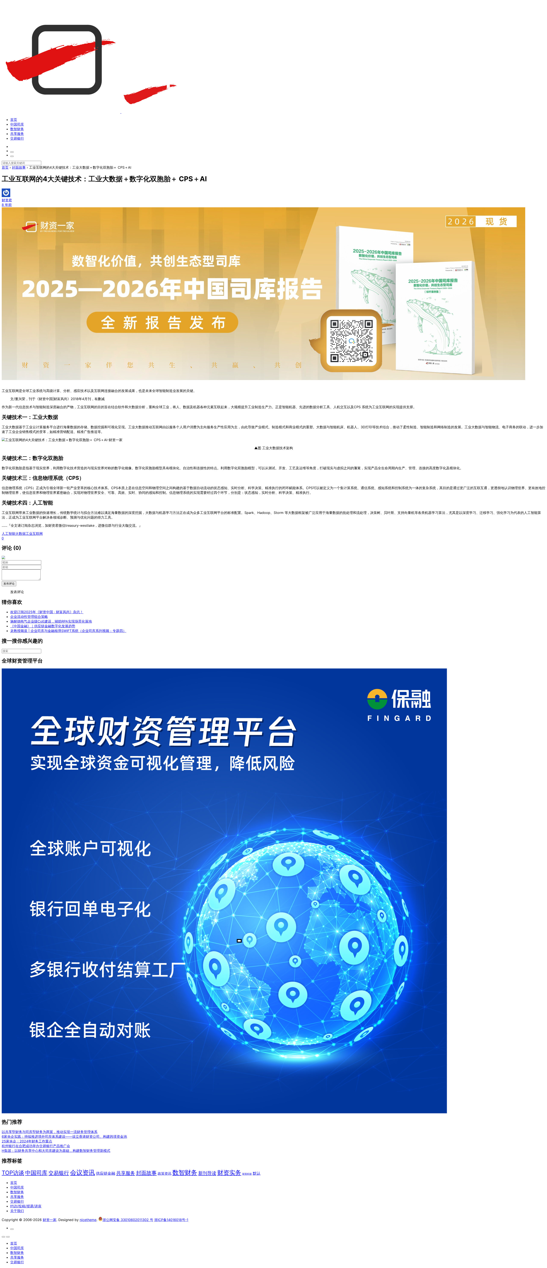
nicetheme (88, 1220)
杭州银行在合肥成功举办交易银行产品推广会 (36, 1146)
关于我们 (17, 1211)
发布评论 (9, 583)
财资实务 (229, 1172)
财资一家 (49, 1220)
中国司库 (17, 124)
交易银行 (17, 138)
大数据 (20, 533)
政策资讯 (164, 1173)
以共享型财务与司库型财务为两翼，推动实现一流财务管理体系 (49, 1132)
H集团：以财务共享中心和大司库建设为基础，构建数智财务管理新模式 (56, 1150)
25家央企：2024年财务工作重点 (27, 1141)
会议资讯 (82, 1172)
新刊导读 (207, 1173)
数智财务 (17, 129)
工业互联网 (34, 533)
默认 (256, 1173)
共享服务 (17, 134)
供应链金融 (105, 1173)
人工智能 (8, 533)
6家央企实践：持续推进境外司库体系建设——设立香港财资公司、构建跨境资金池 (64, 1136)
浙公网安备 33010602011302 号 (128, 1220)
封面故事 (146, 1173)
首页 (13, 119)
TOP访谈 (13, 1172)
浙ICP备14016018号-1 (171, 1220)
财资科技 (247, 1174)
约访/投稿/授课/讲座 (25, 1206)
